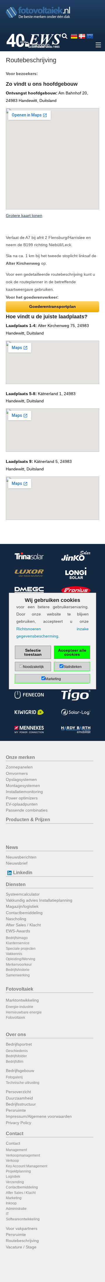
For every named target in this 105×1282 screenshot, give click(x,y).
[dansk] (81, 36)
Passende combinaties (27, 810)
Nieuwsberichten (21, 857)
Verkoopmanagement (23, 1155)
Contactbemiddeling (24, 912)
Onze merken (20, 757)
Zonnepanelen (19, 767)
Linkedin (22, 872)
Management (16, 1150)
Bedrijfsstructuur (21, 1104)
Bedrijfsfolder (16, 1056)
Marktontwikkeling (22, 1000)
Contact (14, 1133)
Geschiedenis (17, 1051)
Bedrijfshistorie (17, 970)
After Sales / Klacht (23, 925)
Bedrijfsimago (17, 938)
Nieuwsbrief (16, 863)
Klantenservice (17, 943)
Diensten (16, 884)
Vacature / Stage (21, 1247)
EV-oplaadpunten (22, 804)
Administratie (16, 1209)
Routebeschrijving (22, 1240)
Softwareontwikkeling (23, 1219)
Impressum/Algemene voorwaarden (39, 1116)
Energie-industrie (19, 1007)
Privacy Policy (18, 1122)
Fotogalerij (14, 1077)
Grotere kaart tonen (24, 215)
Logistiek (13, 1177)
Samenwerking (18, 975)
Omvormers (17, 773)
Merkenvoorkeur (19, 965)
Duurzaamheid (19, 1098)
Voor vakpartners (21, 1228)
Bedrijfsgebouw (20, 1070)
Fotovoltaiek (19, 989)
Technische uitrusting (22, 1083)
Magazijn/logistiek (22, 906)
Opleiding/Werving (20, 959)
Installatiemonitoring (24, 791)
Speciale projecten (21, 949)
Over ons (16, 1034)
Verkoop (12, 1161)
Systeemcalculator (23, 894)
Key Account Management (26, 1166)
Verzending (15, 1182)
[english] (89, 36)
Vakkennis (14, 954)
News (12, 847)
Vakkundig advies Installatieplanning (39, 900)
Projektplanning (18, 1171)
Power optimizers (22, 798)
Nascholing (16, 918)
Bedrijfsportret (19, 1044)
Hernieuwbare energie (24, 1012)
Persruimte (16, 1110)
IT (7, 1214)
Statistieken (72, 667)
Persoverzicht (18, 1091)
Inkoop (11, 1203)
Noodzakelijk (33, 667)
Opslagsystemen (21, 779)
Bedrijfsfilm (14, 1062)
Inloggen (41, 45)
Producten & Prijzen (28, 819)
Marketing (14, 1198)
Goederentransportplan (52, 306)
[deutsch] (74, 36)
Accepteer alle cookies (72, 652)
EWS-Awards (18, 931)
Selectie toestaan (33, 652)
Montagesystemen (23, 785)
